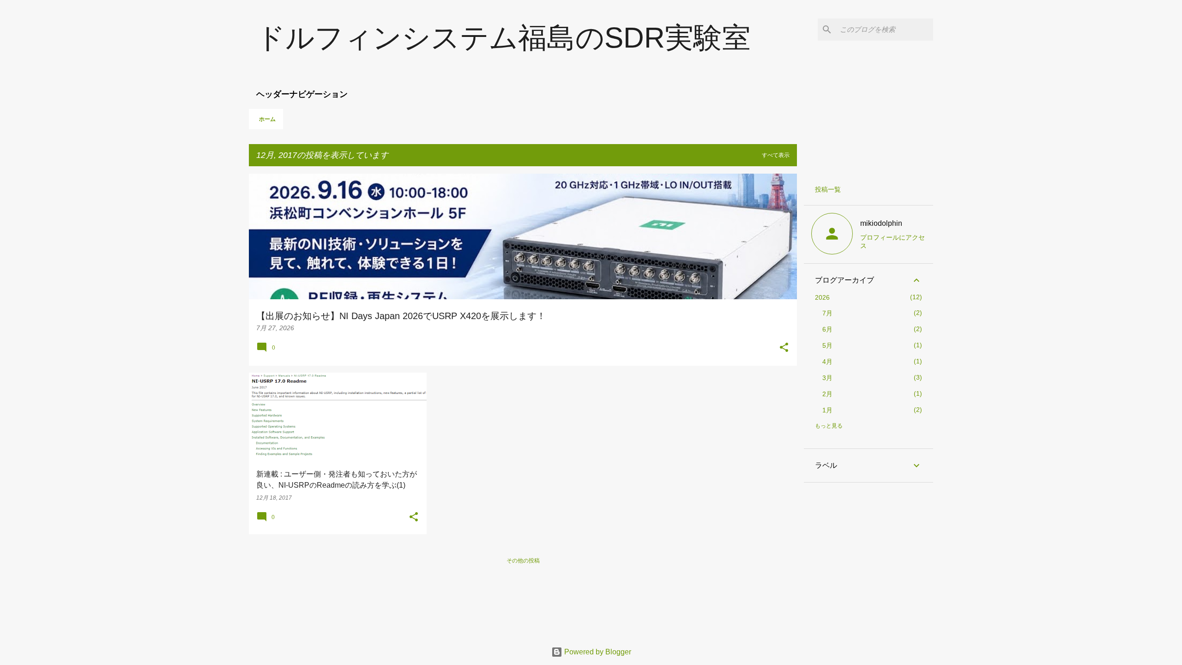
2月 (827, 394)
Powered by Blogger (596, 652)
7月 (827, 313)
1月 (827, 410)
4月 (827, 361)
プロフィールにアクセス (892, 241)
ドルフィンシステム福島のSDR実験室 (503, 38)
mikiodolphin (881, 223)
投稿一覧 (828, 189)
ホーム (267, 119)
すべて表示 (776, 155)
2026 (822, 297)
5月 (827, 345)
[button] (784, 348)
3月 (827, 377)
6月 (827, 329)
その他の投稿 (523, 560)
